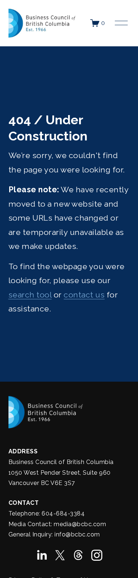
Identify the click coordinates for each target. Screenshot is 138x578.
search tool (30, 294)
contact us (84, 294)
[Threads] (78, 555)
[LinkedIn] (41, 555)
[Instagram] (97, 555)
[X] (60, 555)
